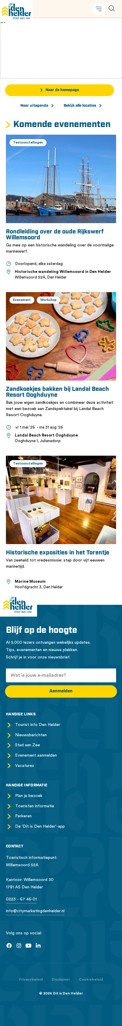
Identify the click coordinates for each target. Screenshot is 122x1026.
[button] (98, 9)
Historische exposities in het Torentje (57, 553)
